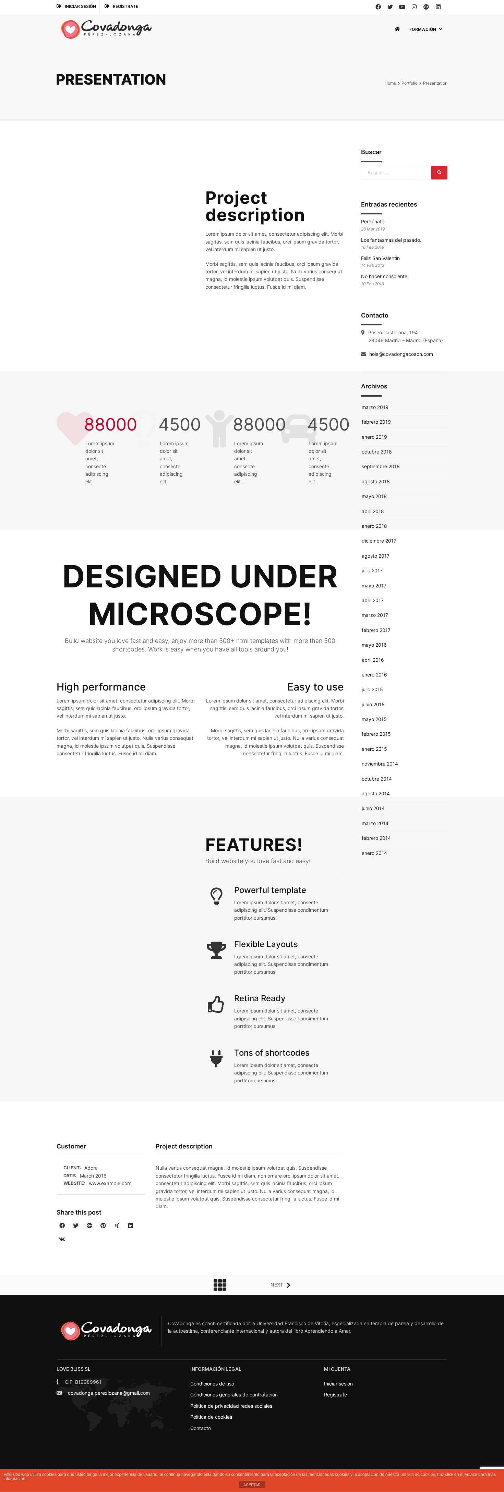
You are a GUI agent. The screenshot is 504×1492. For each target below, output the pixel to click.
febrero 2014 (376, 838)
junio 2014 (373, 808)
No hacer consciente (384, 276)
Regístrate (125, 6)
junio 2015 (373, 704)
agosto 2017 (375, 556)
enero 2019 (374, 437)
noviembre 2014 (380, 764)
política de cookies (417, 1474)
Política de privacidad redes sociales (231, 1406)
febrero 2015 (376, 734)
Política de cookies (211, 1417)
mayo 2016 (374, 645)
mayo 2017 (374, 585)
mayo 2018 (374, 496)
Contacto (200, 1428)
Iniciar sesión (80, 6)
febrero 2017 (376, 630)
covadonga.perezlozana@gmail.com (109, 1393)
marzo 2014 (375, 823)
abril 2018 (373, 511)
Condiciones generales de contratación (234, 1394)
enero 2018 (374, 526)
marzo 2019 (375, 407)
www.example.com (110, 1183)
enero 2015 (374, 749)
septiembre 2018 (381, 466)
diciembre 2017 (379, 541)
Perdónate (372, 221)
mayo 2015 (374, 719)
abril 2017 (373, 600)
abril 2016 (373, 660)
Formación (422, 29)
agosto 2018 (376, 481)
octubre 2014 (377, 779)
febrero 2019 (376, 422)
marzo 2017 (375, 615)
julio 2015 (372, 689)
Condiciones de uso (212, 1384)
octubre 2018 (377, 452)
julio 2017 (372, 570)
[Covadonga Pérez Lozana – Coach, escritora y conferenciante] (106, 29)
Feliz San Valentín (380, 258)
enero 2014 (374, 853)
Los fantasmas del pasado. (391, 240)
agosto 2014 (376, 793)
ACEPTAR (252, 1485)
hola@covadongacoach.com (401, 354)
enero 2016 (374, 674)
